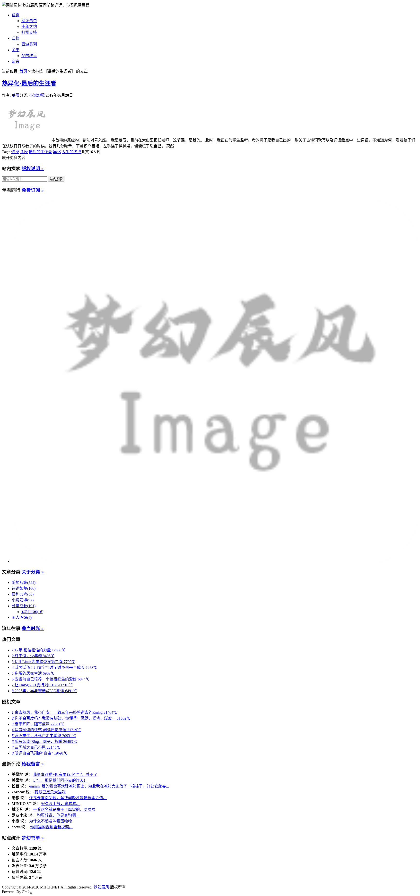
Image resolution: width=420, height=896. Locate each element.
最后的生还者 (40, 152)
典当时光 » (33, 628)
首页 (15, 15)
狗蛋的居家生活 (33, 673)
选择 (15, 152)
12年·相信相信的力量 (38, 650)
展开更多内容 (13, 158)
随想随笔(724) (23, 583)
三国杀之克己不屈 (36, 747)
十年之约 (29, 27)
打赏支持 (29, 32)
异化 (57, 152)
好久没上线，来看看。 (60, 804)
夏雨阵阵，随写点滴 (38, 724)
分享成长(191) (23, 606)
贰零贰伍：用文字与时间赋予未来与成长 (54, 667)
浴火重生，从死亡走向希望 (44, 736)
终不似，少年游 (33, 656)
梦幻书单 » (33, 837)
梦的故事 (29, 56)
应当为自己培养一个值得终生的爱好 (50, 679)
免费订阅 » (33, 190)
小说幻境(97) (23, 600)
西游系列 (29, 44)
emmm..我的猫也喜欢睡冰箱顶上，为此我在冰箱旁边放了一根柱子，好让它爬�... (99, 786)
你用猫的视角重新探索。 (51, 827)
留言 (15, 61)
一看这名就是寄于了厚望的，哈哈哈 (64, 809)
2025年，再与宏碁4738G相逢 (44, 691)
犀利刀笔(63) (23, 594)
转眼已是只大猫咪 (50, 792)
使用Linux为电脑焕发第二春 (43, 662)
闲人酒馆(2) (22, 617)
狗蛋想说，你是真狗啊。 (58, 815)
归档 (15, 38)
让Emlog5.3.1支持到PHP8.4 (42, 685)
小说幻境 (37, 95)
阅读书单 (29, 21)
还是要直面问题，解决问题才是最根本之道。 (68, 798)
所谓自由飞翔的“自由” (40, 753)
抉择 (24, 152)
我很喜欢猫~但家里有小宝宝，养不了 (65, 774)
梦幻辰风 (30, 5)
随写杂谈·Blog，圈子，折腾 (44, 741)
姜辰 (15, 95)
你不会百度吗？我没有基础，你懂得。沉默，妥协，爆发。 (71, 718)
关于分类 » (33, 571)
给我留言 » (33, 763)
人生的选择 (71, 152)
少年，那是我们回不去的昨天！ (60, 780)
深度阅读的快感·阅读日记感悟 (46, 730)
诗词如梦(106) (23, 588)
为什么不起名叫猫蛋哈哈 (50, 821)
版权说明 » (33, 168)
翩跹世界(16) (32, 612)
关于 (15, 50)
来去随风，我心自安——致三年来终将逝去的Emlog (64, 712)
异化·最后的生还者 (29, 83)
